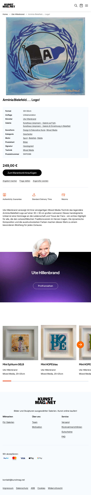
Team (34, 422)
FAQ (63, 436)
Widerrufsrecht (55, 488)
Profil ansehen (45, 285)
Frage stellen (25, 181)
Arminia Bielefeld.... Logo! (39, 14)
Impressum (8, 488)
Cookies (41, 488)
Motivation (37, 427)
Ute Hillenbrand (17, 14)
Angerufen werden (40, 181)
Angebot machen (10, 181)
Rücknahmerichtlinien (72, 427)
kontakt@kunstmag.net (14, 480)
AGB (33, 488)
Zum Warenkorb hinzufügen (22, 172)
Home (5, 14)
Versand (65, 422)
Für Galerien (8, 422)
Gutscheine (67, 432)
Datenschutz (22, 488)
